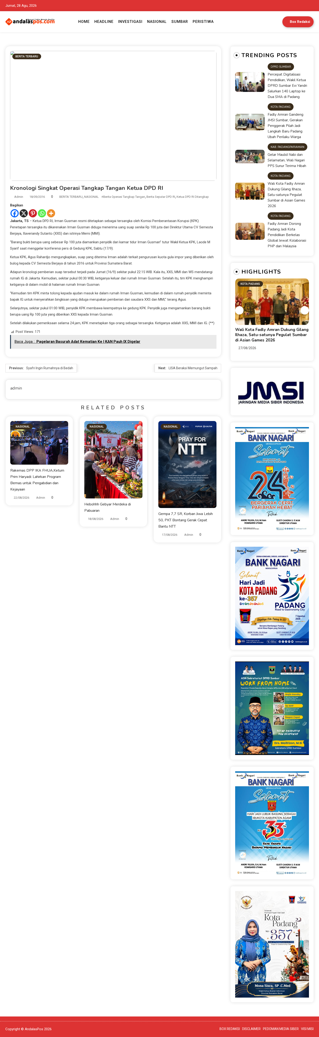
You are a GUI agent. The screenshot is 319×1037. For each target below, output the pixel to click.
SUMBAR (179, 21)
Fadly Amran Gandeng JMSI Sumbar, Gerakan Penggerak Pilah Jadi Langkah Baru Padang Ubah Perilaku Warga (285, 125)
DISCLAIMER (251, 1029)
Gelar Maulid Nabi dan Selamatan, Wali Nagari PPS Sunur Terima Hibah (287, 160)
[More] (51, 213)
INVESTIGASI (130, 21)
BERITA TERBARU (26, 56)
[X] (24, 213)
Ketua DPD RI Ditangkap (193, 196)
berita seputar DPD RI (160, 196)
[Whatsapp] (42, 213)
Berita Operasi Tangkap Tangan (124, 196)
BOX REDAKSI (230, 1029)
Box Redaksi (300, 22)
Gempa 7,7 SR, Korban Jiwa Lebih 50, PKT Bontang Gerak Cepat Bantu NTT (185, 520)
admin (18, 196)
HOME (84, 21)
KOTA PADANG (281, 107)
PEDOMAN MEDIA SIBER (281, 1029)
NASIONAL (157, 21)
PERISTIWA (203, 21)
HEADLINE (103, 21)
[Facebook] (15, 213)
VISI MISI (307, 1029)
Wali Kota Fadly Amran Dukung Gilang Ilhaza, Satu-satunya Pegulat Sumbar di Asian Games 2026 (286, 194)
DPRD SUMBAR (281, 67)
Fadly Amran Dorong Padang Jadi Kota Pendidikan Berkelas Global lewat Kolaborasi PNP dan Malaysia (287, 234)
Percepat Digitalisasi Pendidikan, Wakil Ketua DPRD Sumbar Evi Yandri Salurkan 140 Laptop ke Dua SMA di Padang (287, 85)
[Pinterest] (33, 213)
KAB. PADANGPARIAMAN (287, 147)
